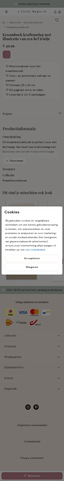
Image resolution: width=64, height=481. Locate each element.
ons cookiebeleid (35, 249)
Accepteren (32, 258)
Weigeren (32, 267)
